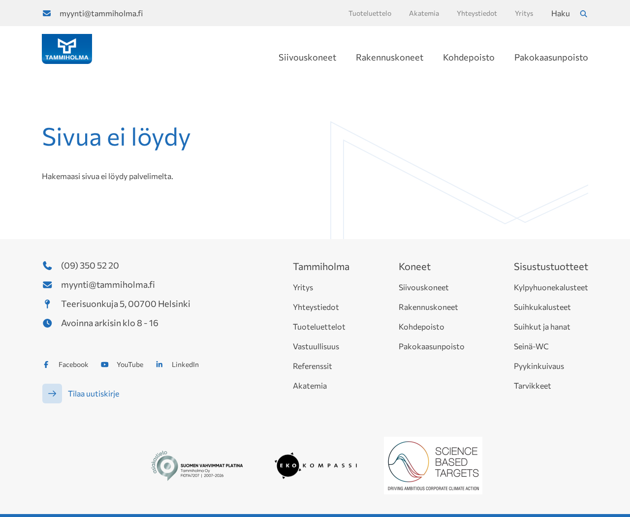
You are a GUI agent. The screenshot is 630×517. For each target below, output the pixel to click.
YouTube (130, 364)
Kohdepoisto (469, 57)
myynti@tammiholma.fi (101, 13)
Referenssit (312, 365)
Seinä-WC (531, 346)
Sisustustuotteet (551, 266)
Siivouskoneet (307, 57)
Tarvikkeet (532, 385)
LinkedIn (185, 364)
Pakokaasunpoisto (551, 57)
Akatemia (310, 385)
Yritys (303, 287)
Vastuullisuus (316, 346)
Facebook (74, 364)
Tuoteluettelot (319, 326)
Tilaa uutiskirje (93, 393)
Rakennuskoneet (389, 57)
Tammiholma (321, 266)
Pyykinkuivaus (539, 365)
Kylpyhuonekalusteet (551, 287)
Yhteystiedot (316, 306)
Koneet (415, 266)
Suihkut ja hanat (542, 326)
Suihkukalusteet (542, 306)
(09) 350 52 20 (90, 265)
